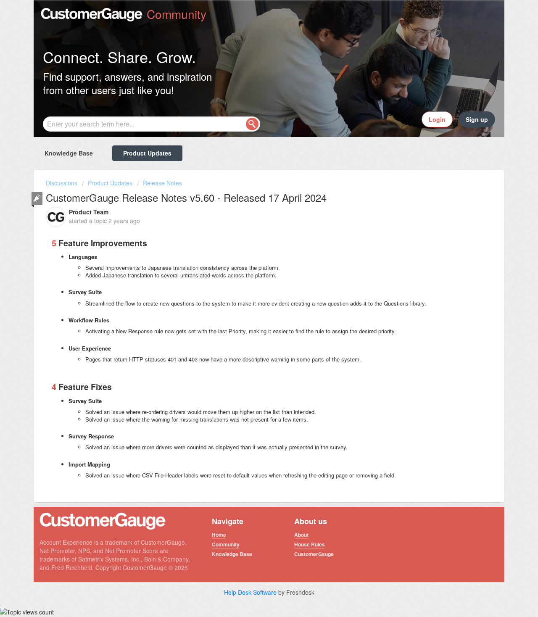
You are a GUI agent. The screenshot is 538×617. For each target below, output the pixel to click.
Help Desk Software (251, 592)
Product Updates (147, 153)
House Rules (309, 544)
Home (219, 534)
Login (437, 119)
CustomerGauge (314, 554)
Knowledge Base (69, 153)
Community (226, 544)
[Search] (252, 124)
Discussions (61, 183)
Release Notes (162, 183)
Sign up (477, 119)
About (301, 534)
